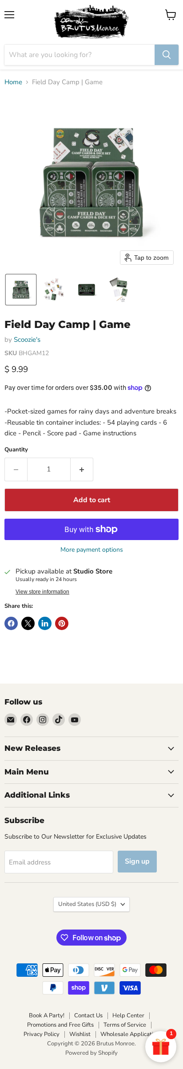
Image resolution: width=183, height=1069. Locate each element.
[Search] (167, 55)
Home (13, 82)
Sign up (137, 861)
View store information (42, 592)
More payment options (91, 549)
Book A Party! (46, 1016)
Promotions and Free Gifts (60, 1025)
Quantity (16, 449)
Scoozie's (27, 339)
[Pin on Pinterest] (61, 623)
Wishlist (80, 1034)
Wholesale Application (129, 1034)
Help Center (128, 1016)
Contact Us (88, 1016)
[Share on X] (28, 623)
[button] (21, 289)
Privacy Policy (42, 1034)
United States (87, 904)
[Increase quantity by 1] (82, 469)
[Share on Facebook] (11, 623)
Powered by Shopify (91, 1053)
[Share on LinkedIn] (45, 623)
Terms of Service (124, 1025)
